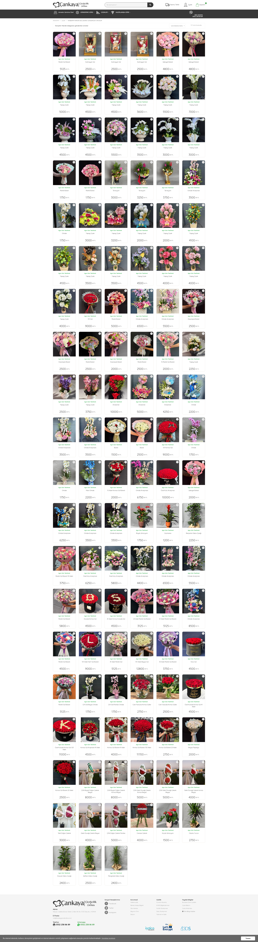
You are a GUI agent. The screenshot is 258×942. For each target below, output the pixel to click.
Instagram (112, 912)
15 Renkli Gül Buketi (167, 362)
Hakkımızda (134, 902)
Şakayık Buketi (168, 62)
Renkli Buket (64, 191)
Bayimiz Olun (135, 911)
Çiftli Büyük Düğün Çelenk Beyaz (90, 791)
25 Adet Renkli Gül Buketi (142, 619)
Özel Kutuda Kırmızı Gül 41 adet (194, 706)
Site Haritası (134, 908)
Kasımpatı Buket (193, 319)
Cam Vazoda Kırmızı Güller (168, 705)
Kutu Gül (194, 662)
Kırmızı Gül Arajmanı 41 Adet (90, 747)
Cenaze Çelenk (142, 833)
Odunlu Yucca (193, 833)
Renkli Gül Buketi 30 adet (64, 576)
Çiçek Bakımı (186, 905)
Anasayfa (56, 20)
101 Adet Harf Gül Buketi (90, 662)
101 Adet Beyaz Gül (142, 662)
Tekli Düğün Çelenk (64, 833)
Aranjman (116, 405)
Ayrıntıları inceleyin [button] (108, 938)
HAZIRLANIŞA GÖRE (122, 12)
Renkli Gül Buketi (64, 62)
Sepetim (202, 4)
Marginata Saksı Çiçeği (116, 876)
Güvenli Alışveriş (161, 902)
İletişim (133, 914)
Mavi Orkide (90, 490)
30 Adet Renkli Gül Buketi (167, 662)
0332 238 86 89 (63, 924)
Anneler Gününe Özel (66, 12)
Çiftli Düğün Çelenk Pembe (116, 833)
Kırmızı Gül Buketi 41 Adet (116, 747)
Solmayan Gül (90, 62)
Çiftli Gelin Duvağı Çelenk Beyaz (167, 791)
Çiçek (63, 20)
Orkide (64, 233)
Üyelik (190, 5)
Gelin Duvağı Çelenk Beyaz (90, 833)
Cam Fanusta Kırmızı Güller (142, 705)
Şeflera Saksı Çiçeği (90, 876)
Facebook (112, 904)
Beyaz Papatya (193, 747)
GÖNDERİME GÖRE (86, 12)
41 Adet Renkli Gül (116, 662)
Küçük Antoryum (168, 833)
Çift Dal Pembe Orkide (116, 705)
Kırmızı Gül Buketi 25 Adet (168, 747)
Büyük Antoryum (142, 533)
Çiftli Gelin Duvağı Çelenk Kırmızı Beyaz (142, 791)
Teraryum (116, 191)
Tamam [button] (248, 938)
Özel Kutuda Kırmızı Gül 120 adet (64, 748)
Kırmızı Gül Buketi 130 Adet (142, 747)
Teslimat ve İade (161, 914)
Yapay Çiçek (64, 105)
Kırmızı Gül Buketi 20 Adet (64, 790)
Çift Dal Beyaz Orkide (90, 705)
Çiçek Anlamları (187, 908)
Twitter (111, 908)
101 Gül (90, 319)
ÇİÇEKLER (104, 12)
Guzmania (167, 533)
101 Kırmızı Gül (168, 448)
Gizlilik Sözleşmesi (162, 908)
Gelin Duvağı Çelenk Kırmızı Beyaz (193, 791)
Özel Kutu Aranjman (168, 490)
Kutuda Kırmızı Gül (90, 619)
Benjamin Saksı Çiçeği (193, 533)
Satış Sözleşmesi (161, 911)
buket (116, 448)
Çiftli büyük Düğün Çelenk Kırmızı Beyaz (116, 791)
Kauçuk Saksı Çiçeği (64, 876)
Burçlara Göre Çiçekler (189, 902)
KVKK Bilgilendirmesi (162, 905)
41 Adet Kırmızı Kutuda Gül (116, 619)
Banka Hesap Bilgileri (137, 905)
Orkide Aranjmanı (194, 191)
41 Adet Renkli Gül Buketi (167, 619)
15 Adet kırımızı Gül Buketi (116, 490)
